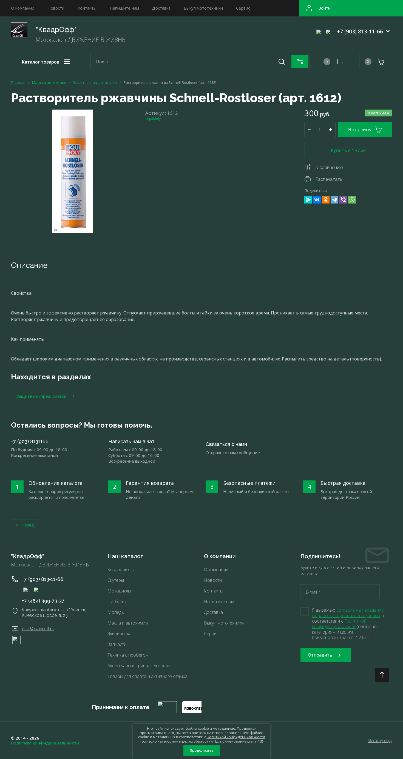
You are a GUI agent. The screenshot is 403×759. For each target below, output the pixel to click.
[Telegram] (334, 200)
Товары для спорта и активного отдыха (147, 676)
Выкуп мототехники (203, 8)
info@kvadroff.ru (38, 629)
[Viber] (343, 200)
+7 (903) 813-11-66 (360, 31)
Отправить (320, 655)
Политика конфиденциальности (45, 743)
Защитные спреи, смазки (95, 82)
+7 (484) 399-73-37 (43, 601)
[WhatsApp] (352, 200)
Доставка (161, 8)
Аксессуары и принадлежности (138, 666)
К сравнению (329, 167)
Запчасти (116, 644)
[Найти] (281, 62)
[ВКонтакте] (317, 200)
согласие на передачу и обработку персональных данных (348, 612)
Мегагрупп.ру (380, 740)
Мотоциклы (119, 591)
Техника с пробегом (128, 655)
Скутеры (115, 580)
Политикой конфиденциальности (339, 623)
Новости (55, 8)
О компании (22, 8)
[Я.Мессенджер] (308, 200)
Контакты (87, 8)
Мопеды (115, 612)
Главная (18, 82)
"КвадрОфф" (56, 29)
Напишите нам (124, 8)
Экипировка (119, 634)
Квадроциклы (121, 569)
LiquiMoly (153, 118)
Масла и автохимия (49, 82)
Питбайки (117, 601)
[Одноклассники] (326, 200)
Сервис (243, 8)
